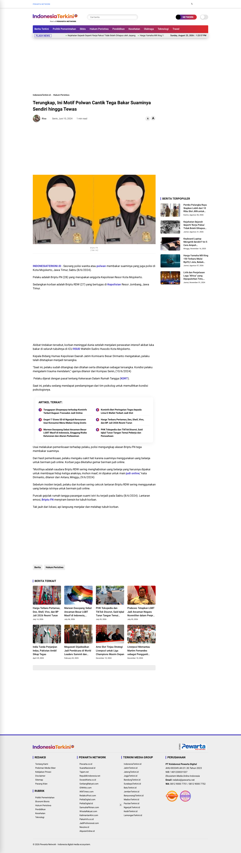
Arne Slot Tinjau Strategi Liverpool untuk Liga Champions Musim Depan (110, 650)
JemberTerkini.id (131, 791)
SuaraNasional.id (87, 768)
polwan (101, 266)
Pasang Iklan (41, 783)
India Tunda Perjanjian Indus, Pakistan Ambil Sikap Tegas (45, 650)
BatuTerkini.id (130, 787)
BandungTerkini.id (132, 780)
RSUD (76, 348)
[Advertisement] (120, 65)
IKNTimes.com (86, 791)
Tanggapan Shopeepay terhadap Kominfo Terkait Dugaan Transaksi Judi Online (65, 411)
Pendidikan (118, 28)
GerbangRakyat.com (89, 783)
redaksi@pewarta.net (184, 780)
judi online (133, 473)
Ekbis (83, 28)
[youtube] (201, 4)
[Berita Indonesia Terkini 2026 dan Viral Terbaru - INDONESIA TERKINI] (55, 21)
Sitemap (39, 780)
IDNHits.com (85, 787)
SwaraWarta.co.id (88, 780)
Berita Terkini (41, 28)
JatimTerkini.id (130, 768)
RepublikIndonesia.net (90, 776)
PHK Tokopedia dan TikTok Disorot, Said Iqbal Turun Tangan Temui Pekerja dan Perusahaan (122, 432)
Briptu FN (48, 499)
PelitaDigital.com (87, 799)
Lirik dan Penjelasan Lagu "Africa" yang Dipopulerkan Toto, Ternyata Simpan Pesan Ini (195, 276)
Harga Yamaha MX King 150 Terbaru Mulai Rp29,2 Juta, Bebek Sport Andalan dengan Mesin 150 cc (195, 259)
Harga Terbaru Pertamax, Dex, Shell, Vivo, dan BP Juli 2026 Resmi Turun (122, 421)
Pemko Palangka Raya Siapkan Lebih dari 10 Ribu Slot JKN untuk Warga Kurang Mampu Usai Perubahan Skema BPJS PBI (195, 208)
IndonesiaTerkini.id (42, 95)
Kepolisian (114, 284)
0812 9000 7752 (197, 783)
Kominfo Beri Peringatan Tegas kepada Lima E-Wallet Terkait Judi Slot (121, 411)
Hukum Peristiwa (99, 28)
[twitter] (192, 4)
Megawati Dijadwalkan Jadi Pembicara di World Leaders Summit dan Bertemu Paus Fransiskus (78, 650)
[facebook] (187, 4)
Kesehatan (134, 28)
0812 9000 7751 (178, 783)
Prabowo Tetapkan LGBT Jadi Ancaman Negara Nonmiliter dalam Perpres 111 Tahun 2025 (141, 612)
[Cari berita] (135, 17)
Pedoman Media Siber (45, 768)
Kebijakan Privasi (43, 772)
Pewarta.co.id (86, 764)
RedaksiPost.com (88, 795)
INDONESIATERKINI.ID (47, 266)
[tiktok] (206, 4)
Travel (176, 28)
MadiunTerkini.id (131, 799)
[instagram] (197, 4)
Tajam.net (84, 772)
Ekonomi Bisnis (42, 801)
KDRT (124, 378)
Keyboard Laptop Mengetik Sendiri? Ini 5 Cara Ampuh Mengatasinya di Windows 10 (195, 242)
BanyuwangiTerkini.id (133, 795)
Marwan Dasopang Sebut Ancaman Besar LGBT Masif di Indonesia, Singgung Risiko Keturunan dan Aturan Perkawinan (65, 432)
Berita (37, 567)
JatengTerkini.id (131, 772)
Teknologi (163, 28)
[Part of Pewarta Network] (193, 749)
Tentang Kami (41, 764)
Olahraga (149, 28)
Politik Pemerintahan (64, 28)
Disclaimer (40, 776)
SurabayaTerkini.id (132, 783)
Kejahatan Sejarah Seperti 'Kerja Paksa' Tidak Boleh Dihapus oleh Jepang (86, 35)
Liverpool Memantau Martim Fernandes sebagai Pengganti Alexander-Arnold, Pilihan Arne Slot (141, 650)
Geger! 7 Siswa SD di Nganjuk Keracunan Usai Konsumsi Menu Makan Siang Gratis (64, 421)
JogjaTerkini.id (130, 776)
